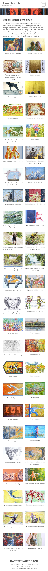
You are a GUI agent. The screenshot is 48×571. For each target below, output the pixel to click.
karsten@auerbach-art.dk (26, 568)
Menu (43, 4)
